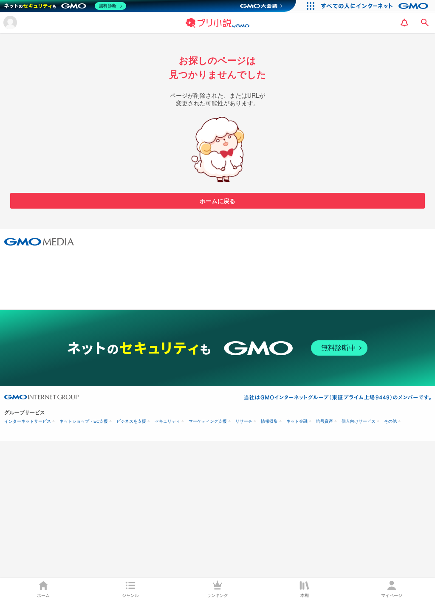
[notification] (404, 22)
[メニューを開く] (10, 22)
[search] (425, 22)
